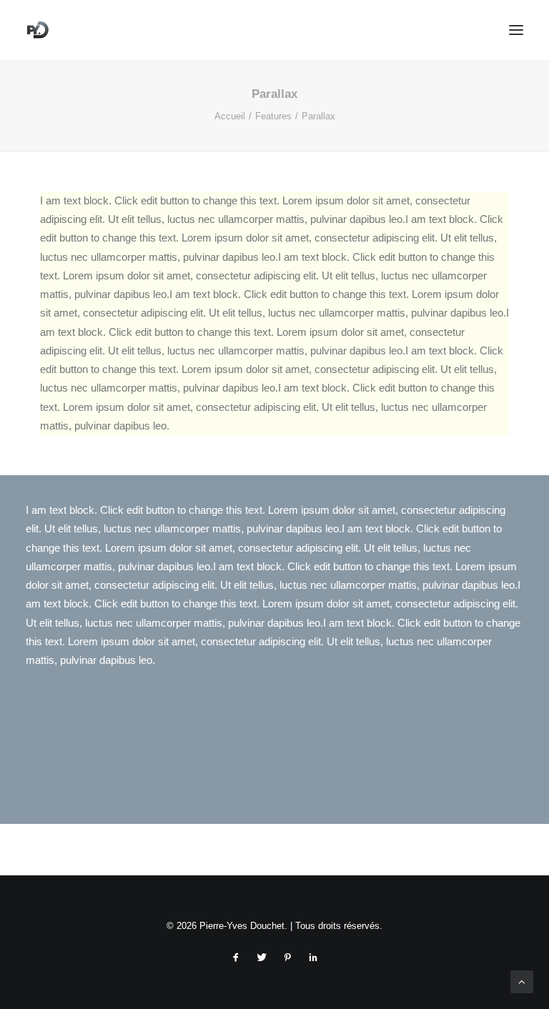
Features (273, 116)
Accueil (229, 116)
